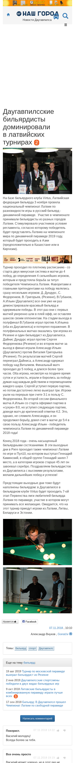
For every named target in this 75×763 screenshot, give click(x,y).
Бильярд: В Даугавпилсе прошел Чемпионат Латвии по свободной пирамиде (36, 703)
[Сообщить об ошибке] (70, 634)
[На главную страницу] (8, 14)
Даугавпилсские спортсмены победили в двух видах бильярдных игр (32, 682)
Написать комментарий (37, 718)
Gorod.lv (63, 634)
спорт (32, 648)
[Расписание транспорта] (56, 17)
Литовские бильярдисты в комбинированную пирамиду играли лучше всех (34, 692)
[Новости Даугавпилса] (37, 13)
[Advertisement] (37, 68)
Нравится (8, 621)
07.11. (56, 627)
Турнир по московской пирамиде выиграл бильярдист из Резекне (35, 673)
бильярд (20, 648)
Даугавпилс (46, 648)
